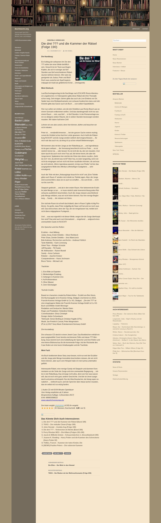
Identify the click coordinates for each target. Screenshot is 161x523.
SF (19, 189)
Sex (16, 189)
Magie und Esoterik (20, 81)
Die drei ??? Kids (20, 134)
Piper (17, 181)
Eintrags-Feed (19, 212)
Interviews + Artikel (119, 67)
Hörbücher (118, 119)
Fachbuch (118, 111)
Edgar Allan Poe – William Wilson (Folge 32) (128, 348)
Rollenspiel (18, 91)
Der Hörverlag (19, 129)
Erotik (29, 141)
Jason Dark (19, 163)
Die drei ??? (58, 453)
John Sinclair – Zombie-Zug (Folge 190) (59, 427)
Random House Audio (21, 184)
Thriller (24, 192)
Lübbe (18, 172)
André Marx (47, 453)
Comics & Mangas (121, 107)
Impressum (136, 29)
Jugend (117, 126)
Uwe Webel (68, 51)
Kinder (117, 130)
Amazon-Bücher (118, 99)
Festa (22, 149)
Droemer (18, 138)
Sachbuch (18, 93)
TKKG (16, 198)
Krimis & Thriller (120, 134)
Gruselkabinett (19, 156)
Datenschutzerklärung (120, 379)
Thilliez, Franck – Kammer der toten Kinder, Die (62, 443)
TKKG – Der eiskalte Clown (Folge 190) (59, 424)
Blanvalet (20, 124)
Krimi (30, 169)
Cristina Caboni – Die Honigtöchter (125, 335)
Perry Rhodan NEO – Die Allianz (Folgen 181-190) (63, 432)
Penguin (29, 175)
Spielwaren (118, 142)
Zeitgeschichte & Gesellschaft (23, 106)
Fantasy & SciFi (120, 115)
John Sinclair (19, 165)
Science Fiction (25, 187)
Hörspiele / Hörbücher (56, 40)
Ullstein (27, 199)
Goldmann (21, 152)
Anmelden (18, 210)
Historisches (18, 65)
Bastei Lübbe (22, 120)
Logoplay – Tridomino (120, 324)
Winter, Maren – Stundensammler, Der (126, 332)
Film (16, 58)
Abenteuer (18, 47)
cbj (15, 127)
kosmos (25, 169)
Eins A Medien (20, 141)
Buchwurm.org (22, 29)
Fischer (28, 149)
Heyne (19, 159)
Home (115, 55)
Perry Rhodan (21, 178)
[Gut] (50, 408)
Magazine (18, 78)
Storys (17, 101)
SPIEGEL (116, 154)
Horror (117, 123)
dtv (24, 137)
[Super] (52, 408)
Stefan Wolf (18, 192)
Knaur (18, 168)
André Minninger (19, 117)
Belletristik (118, 103)
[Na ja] (45, 408)
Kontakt (145, 29)
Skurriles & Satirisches (21, 96)
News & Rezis (117, 367)
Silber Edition (24, 189)
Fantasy (18, 149)
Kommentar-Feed (20, 215)
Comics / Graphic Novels (22, 53)
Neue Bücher (117, 63)
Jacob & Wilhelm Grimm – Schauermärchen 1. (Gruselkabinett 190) (70, 435)
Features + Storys (119, 70)
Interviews (18, 73)
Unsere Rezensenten (120, 371)
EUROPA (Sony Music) (22, 146)
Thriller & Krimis (19, 104)
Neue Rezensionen (119, 59)
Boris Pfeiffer (29, 125)
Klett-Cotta (28, 165)
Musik (16, 83)
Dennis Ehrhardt (22, 127)
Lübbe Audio (21, 175)
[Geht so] (47, 408)
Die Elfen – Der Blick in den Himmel (61, 464)
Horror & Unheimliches (21, 68)
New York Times (118, 150)
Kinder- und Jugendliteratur (23, 76)
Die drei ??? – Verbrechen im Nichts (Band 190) (63, 430)
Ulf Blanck (21, 199)
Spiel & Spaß (19, 98)
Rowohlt (18, 187)
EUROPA (67, 453)
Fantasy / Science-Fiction (22, 55)
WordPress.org (19, 218)
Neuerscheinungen (121, 138)
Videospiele (119, 146)
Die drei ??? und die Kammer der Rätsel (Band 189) (64, 422)
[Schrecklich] (42, 408)
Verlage (115, 375)
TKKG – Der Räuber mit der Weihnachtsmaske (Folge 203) (69, 472)
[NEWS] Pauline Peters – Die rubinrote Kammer (63, 445)
